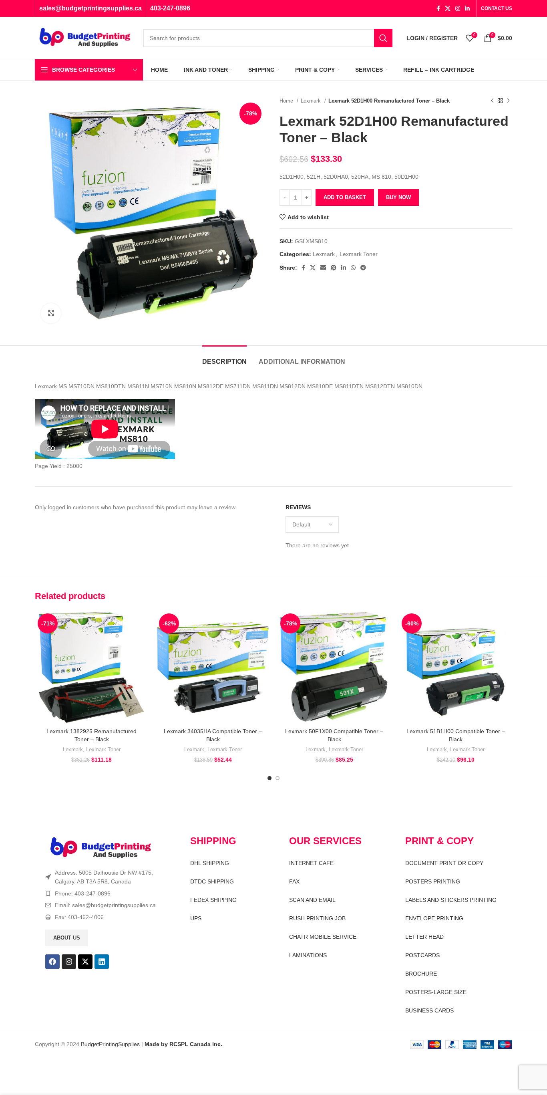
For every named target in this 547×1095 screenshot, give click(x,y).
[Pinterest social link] (333, 267)
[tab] (224, 357)
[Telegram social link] (363, 267)
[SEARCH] (383, 38)
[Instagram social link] (458, 8)
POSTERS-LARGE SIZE (436, 992)
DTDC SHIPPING (212, 881)
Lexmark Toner (359, 254)
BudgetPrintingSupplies (110, 1044)
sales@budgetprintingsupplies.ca (90, 8)
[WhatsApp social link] (353, 267)
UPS (195, 918)
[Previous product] (492, 101)
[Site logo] (85, 37)
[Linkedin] (102, 961)
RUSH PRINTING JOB (317, 918)
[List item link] (103, 893)
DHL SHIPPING (209, 863)
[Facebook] (52, 961)
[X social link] (447, 8)
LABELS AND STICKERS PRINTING (451, 900)
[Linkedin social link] (467, 8)
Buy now (398, 197)
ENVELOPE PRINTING (434, 918)
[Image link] (100, 848)
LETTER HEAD (424, 937)
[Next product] (508, 101)
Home (287, 101)
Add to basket (345, 197)
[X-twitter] (85, 961)
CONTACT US (496, 8)
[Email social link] (323, 267)
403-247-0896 (170, 8)
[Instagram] (69, 961)
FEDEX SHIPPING (213, 900)
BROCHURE (421, 973)
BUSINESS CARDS (429, 1010)
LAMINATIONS (308, 955)
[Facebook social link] (438, 8)
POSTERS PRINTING (432, 881)
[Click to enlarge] (51, 313)
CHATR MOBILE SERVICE (322, 937)
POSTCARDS (422, 955)
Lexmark (311, 101)
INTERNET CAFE (311, 863)
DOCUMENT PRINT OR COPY (444, 863)
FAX (294, 881)
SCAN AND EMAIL (312, 900)
